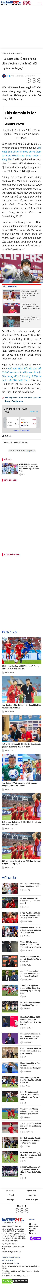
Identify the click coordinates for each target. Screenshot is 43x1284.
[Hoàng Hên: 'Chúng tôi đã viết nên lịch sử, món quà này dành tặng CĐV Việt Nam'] (21, 728)
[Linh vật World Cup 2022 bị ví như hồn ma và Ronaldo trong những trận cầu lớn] (10, 1021)
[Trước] (5, 422)
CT (24, 1161)
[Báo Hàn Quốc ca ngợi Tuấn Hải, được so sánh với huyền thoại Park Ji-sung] (10, 1096)
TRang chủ (10, 1191)
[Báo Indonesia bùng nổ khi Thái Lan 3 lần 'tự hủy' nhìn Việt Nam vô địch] (21, 650)
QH (24, 997)
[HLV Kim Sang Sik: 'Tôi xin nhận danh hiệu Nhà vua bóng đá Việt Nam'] (21, 689)
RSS (32, 1231)
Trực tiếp (32, 1195)
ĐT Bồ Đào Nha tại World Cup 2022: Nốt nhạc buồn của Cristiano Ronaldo (30, 915)
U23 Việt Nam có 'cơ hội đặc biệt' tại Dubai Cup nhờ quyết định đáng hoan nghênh (30, 294)
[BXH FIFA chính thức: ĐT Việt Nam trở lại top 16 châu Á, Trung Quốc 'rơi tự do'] (10, 1171)
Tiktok (33, 1233)
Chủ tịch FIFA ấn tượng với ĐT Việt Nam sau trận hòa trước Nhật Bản (30, 1050)
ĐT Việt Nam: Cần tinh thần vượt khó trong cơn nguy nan (23, 399)
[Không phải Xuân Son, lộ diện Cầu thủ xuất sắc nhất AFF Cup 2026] (21, 806)
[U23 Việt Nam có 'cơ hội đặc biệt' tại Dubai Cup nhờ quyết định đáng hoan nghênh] (11, 295)
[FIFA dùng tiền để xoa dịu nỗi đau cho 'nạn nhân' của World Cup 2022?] (10, 931)
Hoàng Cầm (9, 750)
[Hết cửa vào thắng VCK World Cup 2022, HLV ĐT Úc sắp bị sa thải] (11, 321)
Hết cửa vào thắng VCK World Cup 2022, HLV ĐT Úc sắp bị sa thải (30, 319)
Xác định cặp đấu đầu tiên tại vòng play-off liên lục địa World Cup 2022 (30, 1140)
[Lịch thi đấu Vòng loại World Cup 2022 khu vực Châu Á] (10, 902)
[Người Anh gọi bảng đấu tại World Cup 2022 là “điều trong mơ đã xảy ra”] (10, 1067)
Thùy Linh (26, 1008)
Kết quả (11, 1195)
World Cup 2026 (16, 53)
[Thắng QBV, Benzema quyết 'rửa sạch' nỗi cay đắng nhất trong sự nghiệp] (10, 946)
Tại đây (16, 1263)
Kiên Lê (26, 907)
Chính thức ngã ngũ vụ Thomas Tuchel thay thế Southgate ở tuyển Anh (29, 973)
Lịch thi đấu (32, 1191)
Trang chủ (5, 53)
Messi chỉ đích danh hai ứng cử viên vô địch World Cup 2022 (30, 959)
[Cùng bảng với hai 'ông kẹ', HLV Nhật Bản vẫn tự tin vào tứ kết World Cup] (10, 1038)
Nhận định (11, 1200)
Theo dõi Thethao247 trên (17, 451)
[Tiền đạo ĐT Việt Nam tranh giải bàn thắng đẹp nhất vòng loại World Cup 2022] (10, 990)
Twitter (33, 1229)
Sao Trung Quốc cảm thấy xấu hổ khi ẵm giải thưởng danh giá (30, 1125)
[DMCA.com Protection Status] (15, 1281)
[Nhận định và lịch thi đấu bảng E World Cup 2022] (10, 888)
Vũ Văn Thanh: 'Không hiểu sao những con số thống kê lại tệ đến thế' (29, 1111)
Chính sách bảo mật (8, 1260)
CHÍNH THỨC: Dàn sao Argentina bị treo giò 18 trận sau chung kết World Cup (29, 467)
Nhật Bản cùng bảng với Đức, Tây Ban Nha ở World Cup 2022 (30, 1079)
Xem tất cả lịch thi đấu (21, 430)
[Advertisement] (21, 26)
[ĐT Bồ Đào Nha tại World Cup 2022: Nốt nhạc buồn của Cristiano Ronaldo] (10, 917)
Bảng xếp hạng (32, 1200)
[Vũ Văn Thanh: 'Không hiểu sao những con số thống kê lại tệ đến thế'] (10, 1113)
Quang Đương (28, 1132)
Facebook (34, 1226)
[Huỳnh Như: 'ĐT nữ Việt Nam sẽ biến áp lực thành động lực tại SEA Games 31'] (11, 308)
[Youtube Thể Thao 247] (27, 1210)
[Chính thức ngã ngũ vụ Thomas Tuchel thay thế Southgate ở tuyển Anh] (10, 975)
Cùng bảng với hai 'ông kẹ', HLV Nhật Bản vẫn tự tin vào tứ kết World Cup (30, 1036)
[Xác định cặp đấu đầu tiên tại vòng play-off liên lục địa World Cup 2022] (10, 1142)
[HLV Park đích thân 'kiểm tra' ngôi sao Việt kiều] (10, 1006)
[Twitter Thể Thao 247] (22, 1210)
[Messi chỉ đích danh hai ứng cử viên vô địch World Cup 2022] (10, 961)
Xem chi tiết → (35, 411)
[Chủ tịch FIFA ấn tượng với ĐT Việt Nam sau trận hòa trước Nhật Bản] (10, 1052)
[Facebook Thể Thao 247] (17, 1210)
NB (23, 474)
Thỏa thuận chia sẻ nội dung (11, 1257)
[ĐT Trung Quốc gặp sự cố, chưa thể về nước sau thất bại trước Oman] (10, 1157)
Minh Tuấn (27, 936)
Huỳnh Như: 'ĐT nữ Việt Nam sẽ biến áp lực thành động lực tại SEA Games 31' (30, 306)
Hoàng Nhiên (9, 673)
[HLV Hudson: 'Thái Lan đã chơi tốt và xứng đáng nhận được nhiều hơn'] (21, 767)
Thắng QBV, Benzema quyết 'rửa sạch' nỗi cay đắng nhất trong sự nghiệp (30, 944)
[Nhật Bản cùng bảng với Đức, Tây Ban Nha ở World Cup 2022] (10, 1081)
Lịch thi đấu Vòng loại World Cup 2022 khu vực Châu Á (30, 900)
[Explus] (21, 439)
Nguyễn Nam (27, 1028)
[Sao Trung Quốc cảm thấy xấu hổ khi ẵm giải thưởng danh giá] (10, 1127)
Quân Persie (27, 921)
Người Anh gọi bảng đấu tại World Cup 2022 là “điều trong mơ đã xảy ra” (30, 1065)
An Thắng (26, 890)
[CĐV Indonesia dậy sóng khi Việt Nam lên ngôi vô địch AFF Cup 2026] (21, 845)
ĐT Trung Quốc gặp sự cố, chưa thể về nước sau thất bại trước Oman (30, 1155)
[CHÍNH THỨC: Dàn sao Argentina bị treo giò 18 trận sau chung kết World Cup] (10, 469)
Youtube (34, 1224)
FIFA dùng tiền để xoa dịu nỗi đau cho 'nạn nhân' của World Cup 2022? (30, 929)
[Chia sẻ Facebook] (29, 80)
